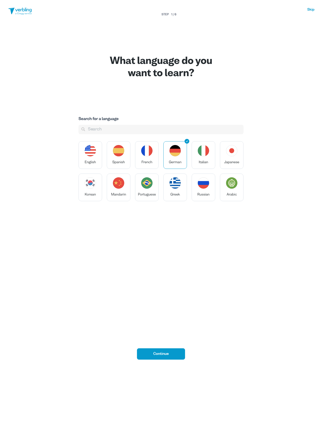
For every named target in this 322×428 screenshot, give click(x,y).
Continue (161, 354)
